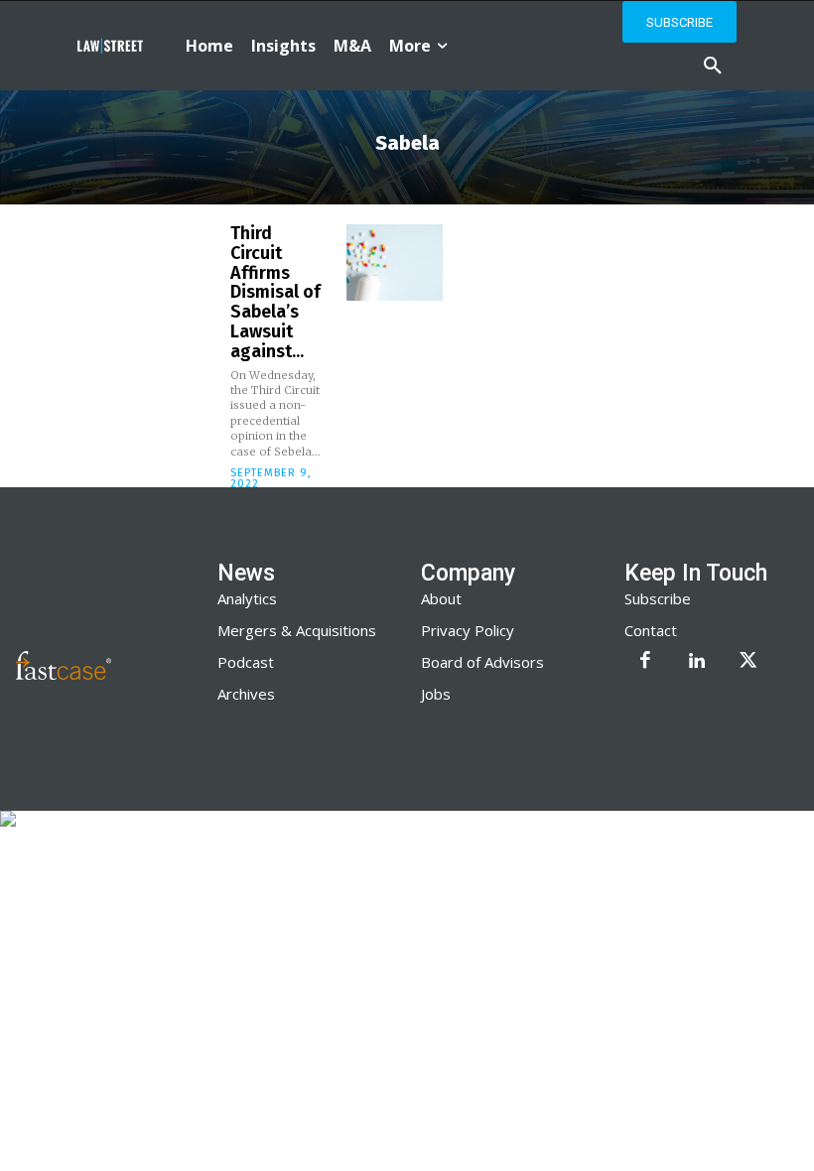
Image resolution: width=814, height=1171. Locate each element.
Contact (650, 630)
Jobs (436, 694)
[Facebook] (645, 662)
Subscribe (657, 598)
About (441, 598)
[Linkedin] (697, 662)
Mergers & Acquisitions (296, 630)
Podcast (245, 662)
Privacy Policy (467, 630)
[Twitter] (748, 662)
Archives (246, 694)
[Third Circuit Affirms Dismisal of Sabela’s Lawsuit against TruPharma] (394, 262)
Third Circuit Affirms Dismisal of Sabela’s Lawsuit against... (275, 292)
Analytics (247, 598)
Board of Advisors (482, 662)
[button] (713, 66)
